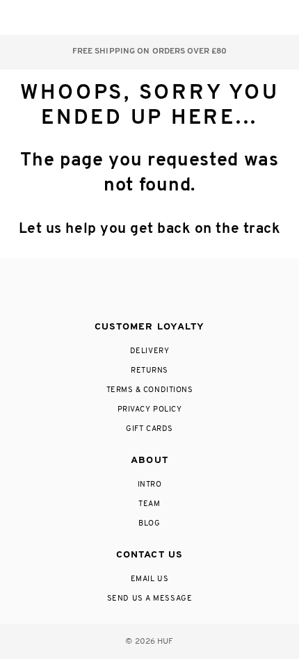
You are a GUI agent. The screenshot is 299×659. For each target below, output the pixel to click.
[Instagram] (92, 290)
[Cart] (249, 17)
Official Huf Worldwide (42, 17)
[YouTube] (203, 290)
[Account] (221, 17)
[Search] (193, 17)
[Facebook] (120, 290)
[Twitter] (149, 290)
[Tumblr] (175, 290)
